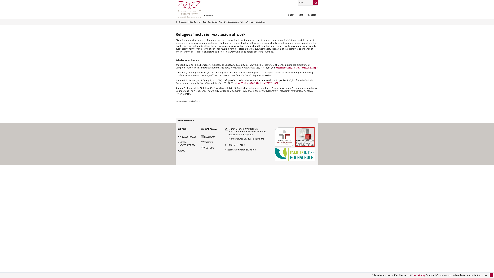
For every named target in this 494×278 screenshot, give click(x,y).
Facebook (209, 136)
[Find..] (315, 2)
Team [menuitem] (300, 15)
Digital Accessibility (187, 144)
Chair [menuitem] (290, 15)
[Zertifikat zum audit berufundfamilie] (284, 136)
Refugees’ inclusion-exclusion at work (210, 34)
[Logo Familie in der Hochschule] (295, 154)
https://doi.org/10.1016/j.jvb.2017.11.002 (257, 83)
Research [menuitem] (311, 15)
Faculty (209, 15)
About (183, 150)
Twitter (208, 142)
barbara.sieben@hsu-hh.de (242, 149)
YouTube (209, 147)
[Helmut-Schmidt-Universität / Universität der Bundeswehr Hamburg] (188, 9)
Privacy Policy (418, 275)
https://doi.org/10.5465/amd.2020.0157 (297, 67)
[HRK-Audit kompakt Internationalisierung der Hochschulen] (305, 136)
